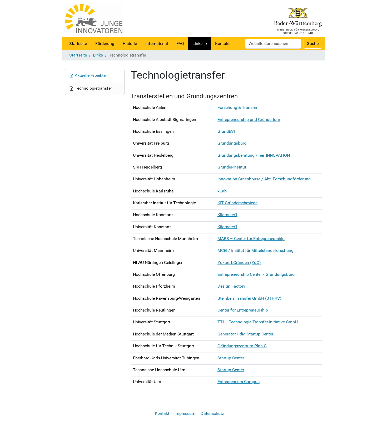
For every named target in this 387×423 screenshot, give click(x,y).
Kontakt (222, 43)
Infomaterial (156, 43)
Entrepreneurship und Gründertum (248, 119)
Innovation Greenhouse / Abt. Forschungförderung (264, 178)
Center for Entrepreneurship (242, 310)
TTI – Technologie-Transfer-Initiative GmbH (257, 321)
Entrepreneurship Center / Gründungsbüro (256, 274)
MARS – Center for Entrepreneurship (251, 238)
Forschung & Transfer (237, 107)
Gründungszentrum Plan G (242, 345)
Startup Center (230, 357)
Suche (313, 43)
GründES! (226, 131)
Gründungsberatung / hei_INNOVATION (253, 155)
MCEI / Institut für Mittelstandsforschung (255, 250)
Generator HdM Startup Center (245, 334)
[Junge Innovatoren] (93, 18)
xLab (222, 190)
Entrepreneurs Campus (238, 381)
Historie (130, 43)
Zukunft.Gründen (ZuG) (239, 262)
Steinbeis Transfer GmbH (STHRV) (249, 298)
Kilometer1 (227, 214)
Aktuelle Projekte (90, 75)
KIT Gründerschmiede (237, 202)
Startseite (78, 43)
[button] (207, 43)
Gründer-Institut (231, 167)
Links (197, 43)
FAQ (180, 43)
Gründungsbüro (231, 143)
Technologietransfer (93, 88)
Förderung (104, 43)
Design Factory (231, 286)
